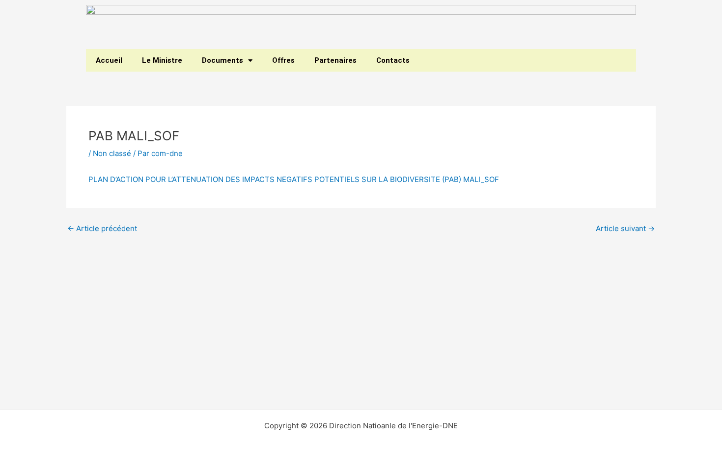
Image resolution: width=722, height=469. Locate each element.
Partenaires (335, 60)
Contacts (393, 60)
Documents (222, 60)
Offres (283, 60)
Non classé (112, 153)
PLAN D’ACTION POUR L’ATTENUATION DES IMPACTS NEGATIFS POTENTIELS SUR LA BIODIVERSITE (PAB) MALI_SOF (293, 179)
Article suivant (625, 228)
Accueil (109, 60)
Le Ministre (162, 60)
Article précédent (102, 228)
